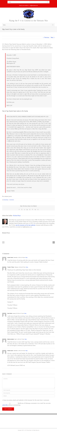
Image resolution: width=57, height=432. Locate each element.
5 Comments (11, 199)
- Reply (26, 257)
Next (52, 37)
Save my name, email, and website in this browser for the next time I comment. (26, 400)
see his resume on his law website (25, 225)
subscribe (5, 405)
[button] (3, 242)
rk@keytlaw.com (34, 5)
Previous (46, 37)
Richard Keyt (5, 199)
